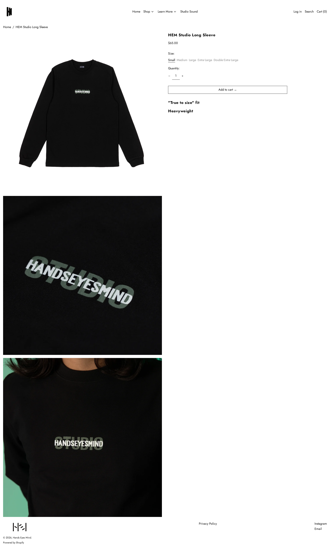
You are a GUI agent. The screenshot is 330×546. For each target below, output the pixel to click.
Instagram (321, 524)
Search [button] (309, 11)
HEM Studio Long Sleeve (32, 27)
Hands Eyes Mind (22, 537)
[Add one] (182, 76)
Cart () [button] (322, 11)
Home (136, 11)
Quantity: (174, 68)
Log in (298, 11)
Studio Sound (189, 11)
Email (318, 529)
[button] (82, 113)
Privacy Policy (208, 523)
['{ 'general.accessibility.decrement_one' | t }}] (169, 76)
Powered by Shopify (13, 542)
